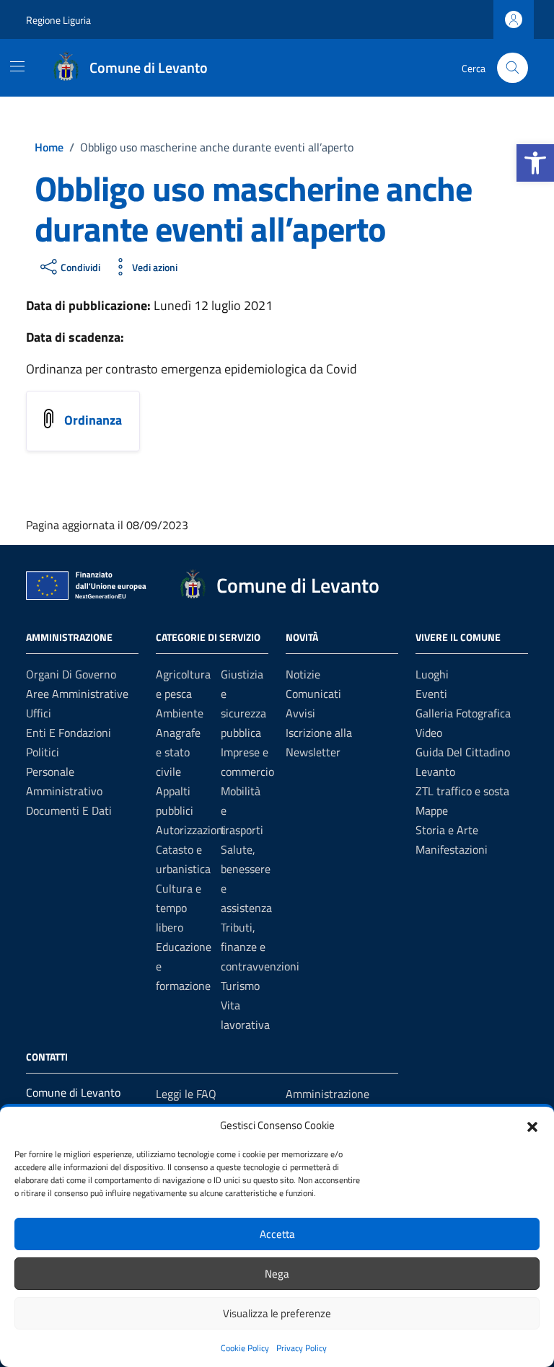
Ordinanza (93, 420)
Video (429, 732)
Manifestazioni (452, 849)
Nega (277, 1273)
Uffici (38, 713)
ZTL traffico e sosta (462, 791)
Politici (42, 752)
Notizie (303, 674)
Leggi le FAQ (186, 1093)
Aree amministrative (77, 693)
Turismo (240, 985)
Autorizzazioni (191, 830)
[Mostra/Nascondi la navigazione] (17, 66)
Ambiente (179, 713)
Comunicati (313, 693)
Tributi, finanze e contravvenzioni (260, 947)
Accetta (277, 1234)
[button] (535, 163)
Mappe (432, 810)
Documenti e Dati (69, 810)
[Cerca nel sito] (512, 68)
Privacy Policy (301, 1348)
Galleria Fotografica (463, 713)
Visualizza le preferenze (277, 1313)
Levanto (435, 771)
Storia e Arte (447, 830)
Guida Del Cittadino (463, 752)
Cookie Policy (245, 1348)
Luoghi (432, 674)
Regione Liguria (58, 19)
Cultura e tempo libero (178, 908)
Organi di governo (71, 674)
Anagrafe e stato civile (178, 752)
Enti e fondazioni (68, 732)
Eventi (431, 693)
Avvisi (300, 713)
